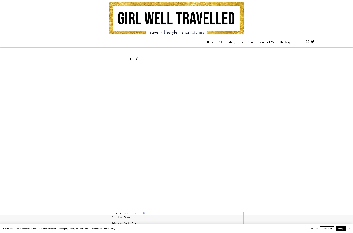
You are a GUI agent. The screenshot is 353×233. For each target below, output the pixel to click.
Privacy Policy (109, 228)
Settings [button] (314, 228)
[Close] (349, 228)
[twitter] (313, 41)
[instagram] (307, 41)
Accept (341, 228)
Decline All (327, 228)
